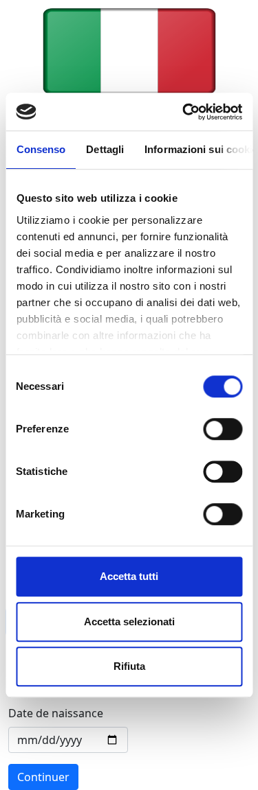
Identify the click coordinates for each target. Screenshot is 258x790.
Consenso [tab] (40, 149)
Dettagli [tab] (105, 149)
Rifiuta (129, 666)
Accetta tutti (129, 576)
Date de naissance (55, 713)
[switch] (222, 429)
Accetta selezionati (129, 621)
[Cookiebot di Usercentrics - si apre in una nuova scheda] (183, 112)
